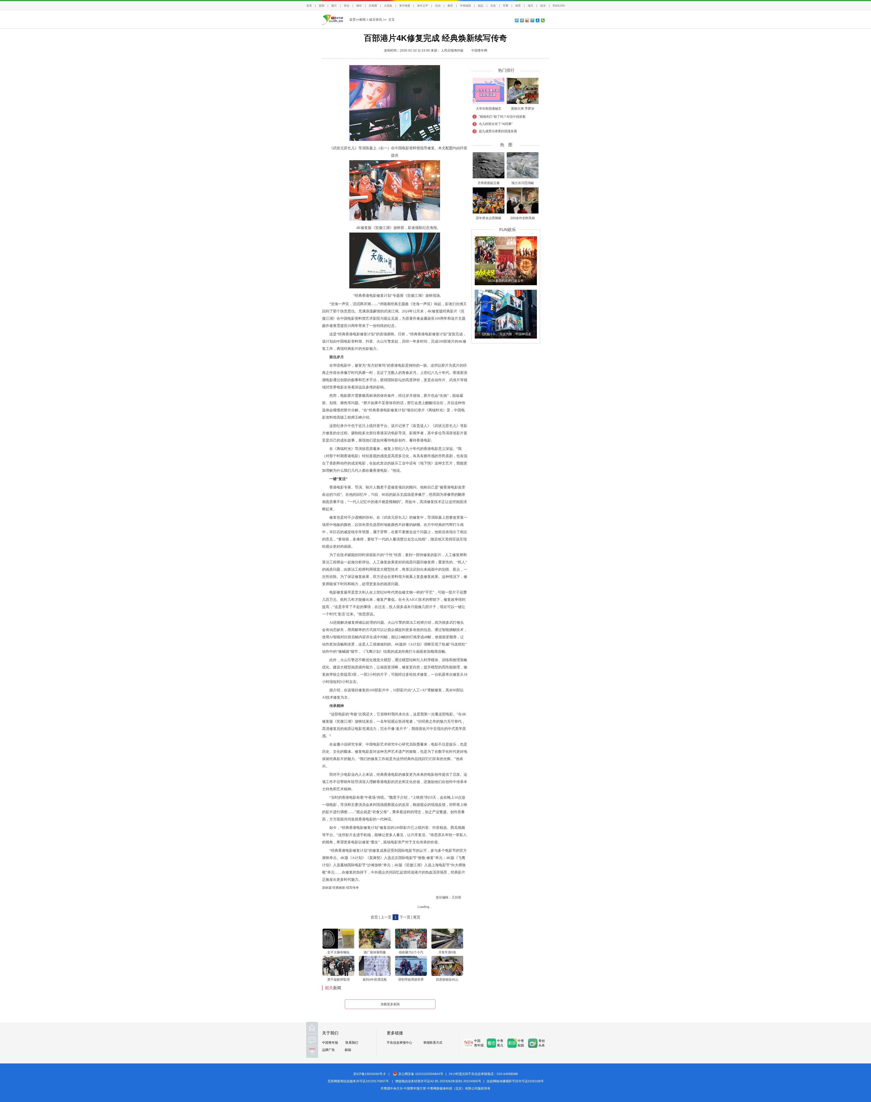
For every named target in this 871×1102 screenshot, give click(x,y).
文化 (493, 5)
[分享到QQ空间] (522, 20)
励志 (480, 5)
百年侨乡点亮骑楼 (488, 218)
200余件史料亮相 (522, 218)
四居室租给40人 (447, 979)
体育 (518, 5)
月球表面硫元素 (488, 183)
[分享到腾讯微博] (532, 20)
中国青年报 (330, 1042)
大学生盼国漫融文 (488, 108)
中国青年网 (479, 50)
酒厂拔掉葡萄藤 (375, 952)
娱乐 (543, 5)
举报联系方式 (432, 1042)
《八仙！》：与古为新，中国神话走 (505, 334)
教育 (450, 5)
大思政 (388, 5)
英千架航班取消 (338, 979)
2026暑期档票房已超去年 (506, 280)
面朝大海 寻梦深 (522, 108)
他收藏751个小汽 (411, 952)
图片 (334, 5)
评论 (346, 5)
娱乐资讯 (375, 19)
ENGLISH (559, 5)
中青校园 (465, 5)
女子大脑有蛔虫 (338, 952)
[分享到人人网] (538, 20)
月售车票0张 (447, 952)
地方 (530, 5)
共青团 (373, 5)
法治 (437, 5)
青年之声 (422, 5)
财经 (359, 5)
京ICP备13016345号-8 (369, 1074)
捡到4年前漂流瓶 (375, 979)
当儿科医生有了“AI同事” (496, 124)
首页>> (354, 19)
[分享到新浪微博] (527, 20)
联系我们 (351, 1042)
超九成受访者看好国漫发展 (498, 131)
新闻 (321, 5)
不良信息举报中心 (399, 1042)
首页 (309, 5)
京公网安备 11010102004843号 (420, 1074)
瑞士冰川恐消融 (522, 183)
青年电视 (404, 5)
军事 (505, 5)
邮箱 (348, 1050)
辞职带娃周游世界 (411, 979)
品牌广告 (328, 1050)
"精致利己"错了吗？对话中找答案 (502, 116)
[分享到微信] (543, 20)
